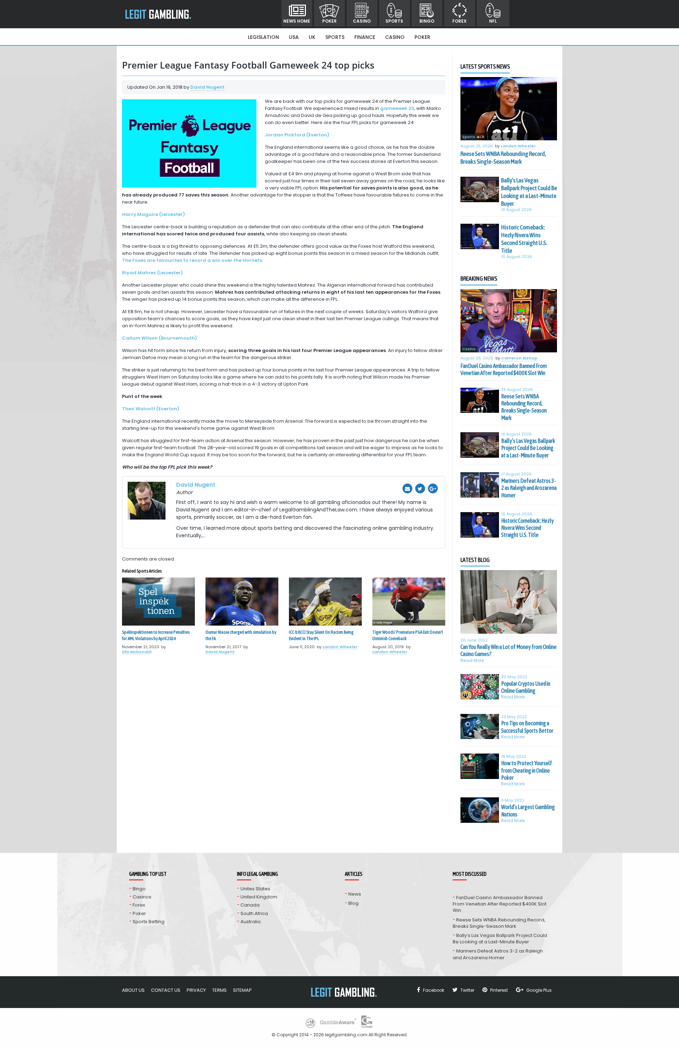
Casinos (142, 896)
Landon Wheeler (340, 647)
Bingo (426, 21)
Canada (250, 905)
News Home (296, 21)
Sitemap (242, 990)
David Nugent (207, 87)
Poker (329, 21)
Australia (250, 921)
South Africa (254, 913)
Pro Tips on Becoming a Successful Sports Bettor (527, 726)
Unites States (255, 888)
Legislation (263, 37)
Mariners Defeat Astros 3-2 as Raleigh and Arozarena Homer (529, 487)
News (354, 894)
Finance (364, 37)
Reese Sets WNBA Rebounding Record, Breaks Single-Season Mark (503, 157)
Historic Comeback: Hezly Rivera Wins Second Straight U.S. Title (524, 239)
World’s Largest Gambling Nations (528, 810)
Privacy (196, 990)
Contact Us (165, 990)
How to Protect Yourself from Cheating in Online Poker (526, 770)
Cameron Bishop (519, 358)
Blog (353, 903)
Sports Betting (148, 921)
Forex (459, 21)
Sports (394, 21)
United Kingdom (258, 896)
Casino (362, 21)
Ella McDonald (136, 652)
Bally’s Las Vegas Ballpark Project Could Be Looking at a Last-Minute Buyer (529, 192)
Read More (472, 660)
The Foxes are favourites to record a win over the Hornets (192, 260)
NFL (493, 21)
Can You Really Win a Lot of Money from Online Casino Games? (508, 650)
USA (294, 37)
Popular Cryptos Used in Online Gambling (525, 687)
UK (312, 37)
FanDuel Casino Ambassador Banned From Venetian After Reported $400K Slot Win (503, 369)
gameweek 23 (397, 108)
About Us (133, 990)
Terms (219, 990)
